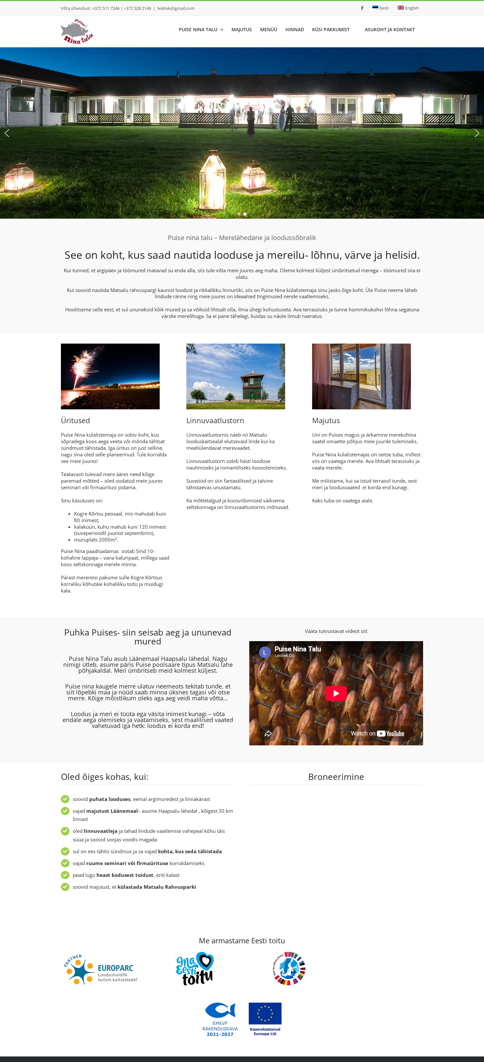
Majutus (326, 420)
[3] (235, 346)
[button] (7, 133)
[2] (361, 346)
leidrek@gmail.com (176, 8)
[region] (242, 133)
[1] (110, 346)
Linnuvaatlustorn (215, 420)
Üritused (76, 420)
